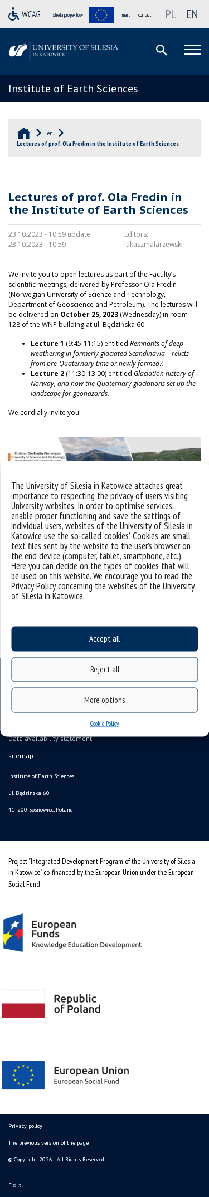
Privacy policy (25, 1126)
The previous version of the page (48, 1142)
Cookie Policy (104, 723)
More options (104, 700)
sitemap (20, 755)
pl (171, 14)
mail (126, 14)
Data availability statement (50, 738)
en (192, 14)
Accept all (104, 638)
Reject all (104, 669)
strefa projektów (68, 14)
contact (144, 14)
